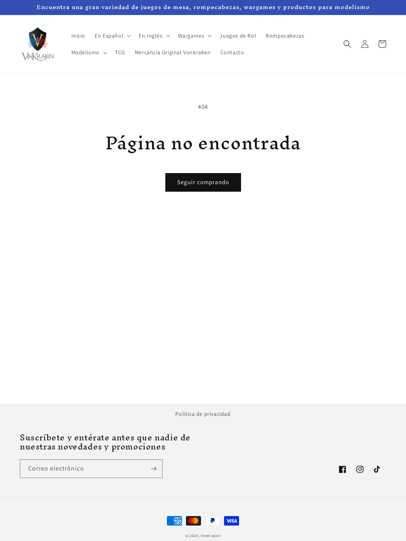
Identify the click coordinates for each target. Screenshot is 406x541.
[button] (112, 35)
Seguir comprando (203, 182)
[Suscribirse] (153, 468)
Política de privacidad (202, 413)
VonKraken (210, 535)
